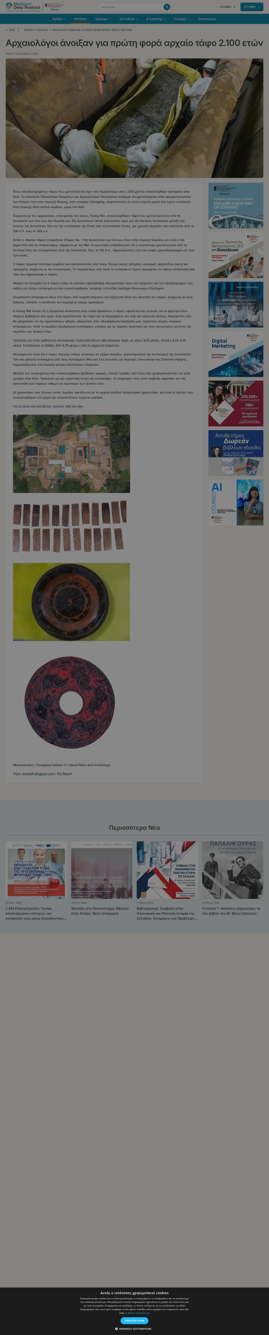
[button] (134, 1329)
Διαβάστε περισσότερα (137, 1312)
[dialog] (134, 667)
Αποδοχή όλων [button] (134, 1320)
